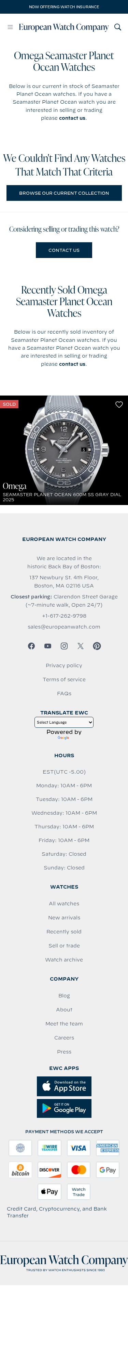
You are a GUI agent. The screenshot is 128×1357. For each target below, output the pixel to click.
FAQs (64, 693)
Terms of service (64, 679)
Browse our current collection (64, 193)
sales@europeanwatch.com (64, 627)
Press (64, 1052)
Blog (64, 995)
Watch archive (64, 959)
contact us (72, 118)
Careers (64, 1038)
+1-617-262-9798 (64, 616)
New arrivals (64, 917)
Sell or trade (64, 945)
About (64, 1009)
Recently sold (64, 931)
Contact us (64, 250)
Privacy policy (64, 665)
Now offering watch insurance (64, 7)
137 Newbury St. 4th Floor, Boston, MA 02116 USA (64, 582)
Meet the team (64, 1023)
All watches (64, 903)
